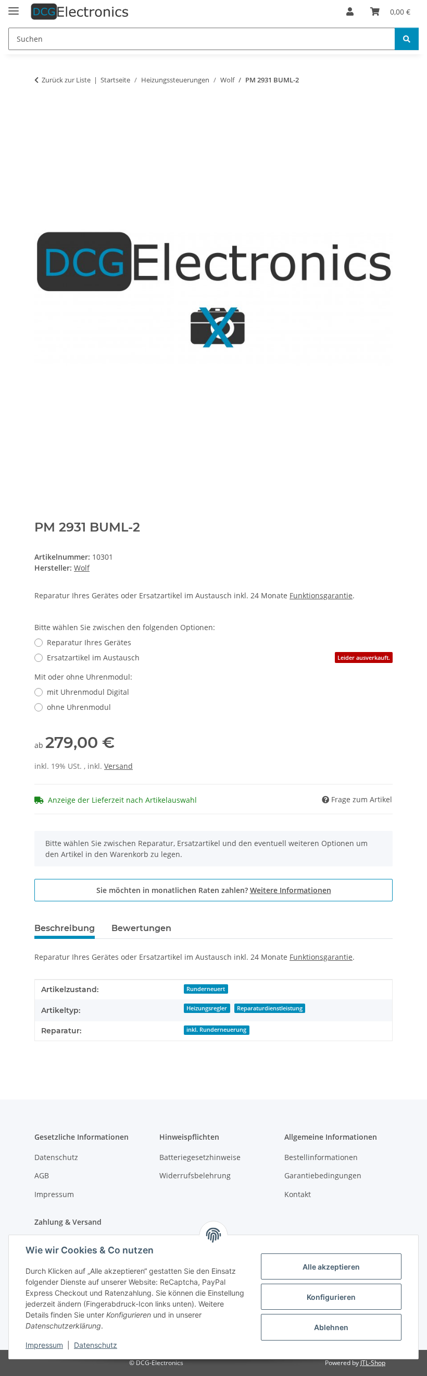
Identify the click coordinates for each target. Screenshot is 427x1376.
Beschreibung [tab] (64, 928)
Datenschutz (95, 1345)
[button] (350, 11)
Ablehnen (331, 1327)
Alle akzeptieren (331, 1266)
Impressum (44, 1345)
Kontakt (297, 1194)
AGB (41, 1175)
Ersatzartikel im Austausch (218, 657)
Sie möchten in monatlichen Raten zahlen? (213, 890)
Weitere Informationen (290, 890)
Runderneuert (205, 989)
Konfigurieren (331, 1297)
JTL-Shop (372, 1362)
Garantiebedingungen (322, 1175)
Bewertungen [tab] (141, 928)
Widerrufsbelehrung (195, 1175)
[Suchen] (407, 39)
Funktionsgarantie (321, 595)
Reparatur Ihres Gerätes (89, 642)
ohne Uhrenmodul (79, 707)
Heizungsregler (206, 1008)
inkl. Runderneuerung (216, 1029)
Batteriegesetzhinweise (200, 1157)
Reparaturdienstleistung (270, 1008)
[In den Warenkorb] (42, 112)
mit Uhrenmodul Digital (88, 692)
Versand (118, 766)
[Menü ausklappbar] (13, 6)
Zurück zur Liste (66, 80)
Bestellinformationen (321, 1157)
